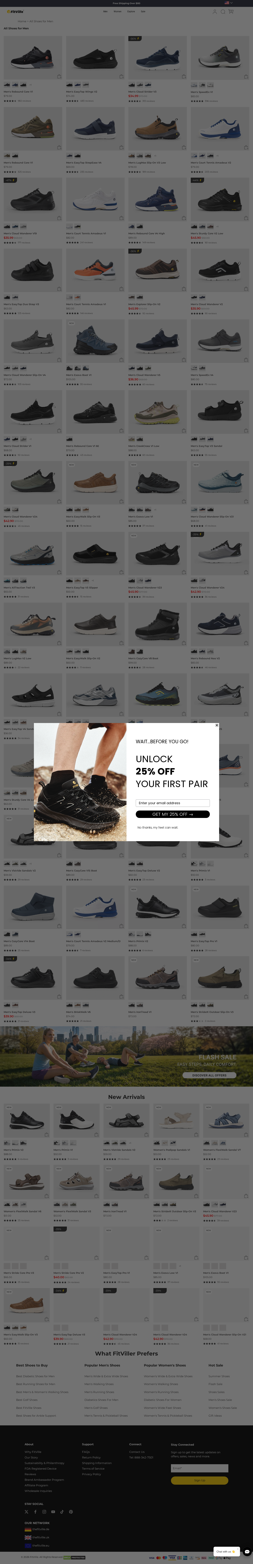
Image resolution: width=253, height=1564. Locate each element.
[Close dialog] (217, 725)
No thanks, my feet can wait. (158, 827)
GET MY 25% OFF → (172, 814)
